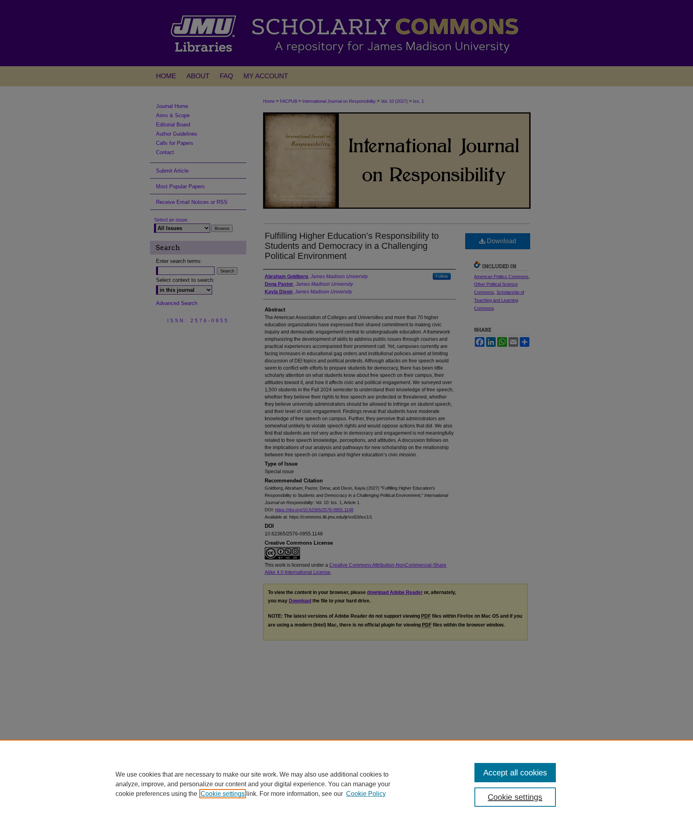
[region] (346, 784)
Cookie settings (223, 793)
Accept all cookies (515, 772)
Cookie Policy (366, 793)
